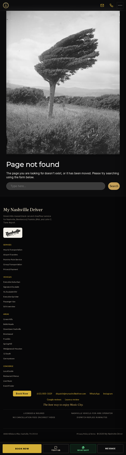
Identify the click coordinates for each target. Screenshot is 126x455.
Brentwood (8, 334)
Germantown (9, 358)
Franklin (6, 339)
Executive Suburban (11, 282)
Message (110, 448)
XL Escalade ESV (10, 292)
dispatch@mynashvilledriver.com (71, 393)
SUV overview (9, 306)
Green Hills (8, 319)
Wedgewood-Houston (12, 348)
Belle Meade (8, 324)
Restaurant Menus (11, 376)
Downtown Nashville (12, 329)
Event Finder (8, 386)
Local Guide (8, 371)
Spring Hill (7, 344)
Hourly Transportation (12, 249)
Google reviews (54, 399)
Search (114, 186)
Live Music (7, 381)
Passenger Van (9, 301)
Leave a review (72, 399)
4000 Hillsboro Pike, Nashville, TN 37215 (20, 434)
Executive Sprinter (11, 296)
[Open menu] (120, 5)
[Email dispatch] (102, 5)
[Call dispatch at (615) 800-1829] (111, 5)
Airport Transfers (10, 254)
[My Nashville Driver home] (49, 5)
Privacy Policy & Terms (86, 434)
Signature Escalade (11, 287)
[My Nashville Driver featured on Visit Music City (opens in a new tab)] (12, 233)
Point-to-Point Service (12, 259)
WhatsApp (94, 393)
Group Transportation (12, 264)
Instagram (108, 393)
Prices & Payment (10, 269)
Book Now (22, 393)
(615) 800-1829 (44, 393)
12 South (7, 353)
